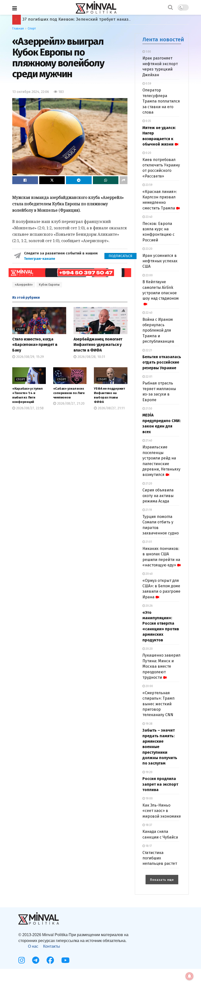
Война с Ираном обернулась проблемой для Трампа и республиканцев (158, 330)
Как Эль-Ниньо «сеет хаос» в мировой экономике (161, 811)
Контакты (51, 946)
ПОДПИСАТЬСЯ (120, 256)
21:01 (148, 542)
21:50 (148, 408)
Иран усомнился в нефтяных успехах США (159, 261)
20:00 (149, 686)
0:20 (148, 153)
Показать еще (162, 880)
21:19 (148, 510)
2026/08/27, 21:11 (111, 408)
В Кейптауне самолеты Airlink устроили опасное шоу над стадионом (160, 290)
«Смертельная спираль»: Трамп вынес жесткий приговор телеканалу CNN (158, 704)
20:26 (149, 605)
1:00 (148, 51)
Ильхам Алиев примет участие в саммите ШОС (70, 19)
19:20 (148, 772)
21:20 (148, 483)
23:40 (148, 217)
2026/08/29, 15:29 (29, 357)
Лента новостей (163, 39)
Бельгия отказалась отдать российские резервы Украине (161, 362)
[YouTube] (65, 960)
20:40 (149, 573)
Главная (18, 28)
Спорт (32, 28)
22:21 (148, 350)
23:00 (149, 275)
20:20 (149, 648)
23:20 (148, 248)
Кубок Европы (49, 284)
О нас (33, 946)
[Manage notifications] (189, 976)
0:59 (148, 83)
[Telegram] (35, 960)
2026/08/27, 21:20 (70, 403)
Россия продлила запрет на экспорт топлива (160, 784)
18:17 (148, 846)
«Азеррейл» (24, 284)
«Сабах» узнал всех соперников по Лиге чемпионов (69, 393)
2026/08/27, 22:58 (29, 408)
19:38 (148, 723)
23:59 (148, 185)
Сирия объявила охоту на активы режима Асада (158, 495)
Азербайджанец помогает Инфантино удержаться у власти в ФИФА (98, 345)
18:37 (148, 825)
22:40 (148, 312)
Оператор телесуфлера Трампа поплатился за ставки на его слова (161, 101)
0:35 (148, 121)
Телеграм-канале (40, 258)
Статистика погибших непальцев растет (159, 858)
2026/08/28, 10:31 (90, 357)
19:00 (149, 798)
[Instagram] (21, 960)
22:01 (148, 376)
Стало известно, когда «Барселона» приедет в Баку (34, 345)
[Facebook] (50, 960)
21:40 (148, 440)
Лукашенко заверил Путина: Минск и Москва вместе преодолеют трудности (161, 666)
